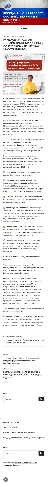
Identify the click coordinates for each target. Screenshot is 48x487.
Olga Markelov (20, 36)
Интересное (10, 337)
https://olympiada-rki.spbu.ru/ (13, 126)
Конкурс (19, 337)
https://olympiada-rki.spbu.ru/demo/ (16, 273)
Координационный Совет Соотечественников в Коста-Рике (23, 16)
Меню (25, 28)
